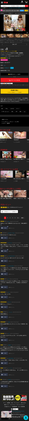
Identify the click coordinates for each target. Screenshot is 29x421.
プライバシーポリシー (20, 404)
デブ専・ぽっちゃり (5, 111)
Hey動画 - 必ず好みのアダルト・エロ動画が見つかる (6, 2)
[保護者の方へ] (14, 415)
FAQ (12, 402)
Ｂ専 (16, 111)
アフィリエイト (17, 402)
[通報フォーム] (14, 417)
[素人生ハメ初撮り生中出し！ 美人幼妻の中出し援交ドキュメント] (7, 154)
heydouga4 (11, 7)
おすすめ (12, 108)
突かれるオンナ (3, 139)
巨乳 (12, 111)
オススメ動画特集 (21, 406)
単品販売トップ (4, 13)
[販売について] (14, 400)
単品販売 (22, 10)
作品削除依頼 (14, 406)
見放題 (26, 10)
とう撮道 (16, 181)
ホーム (4, 402)
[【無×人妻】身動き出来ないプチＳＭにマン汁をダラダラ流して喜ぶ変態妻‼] (6, 193)
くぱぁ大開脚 (3, 178)
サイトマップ (12, 404)
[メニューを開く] (2, 2)
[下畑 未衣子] (20, 135)
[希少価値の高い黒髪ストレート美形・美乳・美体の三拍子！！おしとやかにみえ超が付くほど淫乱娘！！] (20, 154)
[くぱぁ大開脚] (7, 174)
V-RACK (2, 56)
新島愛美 (19, 7)
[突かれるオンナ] (6, 135)
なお (4, 65)
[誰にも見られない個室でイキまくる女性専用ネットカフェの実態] (20, 174)
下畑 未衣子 (16, 139)
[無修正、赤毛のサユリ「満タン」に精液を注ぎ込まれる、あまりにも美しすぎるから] (20, 193)
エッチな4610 (17, 142)
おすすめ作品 (4, 59)
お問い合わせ (23, 402)
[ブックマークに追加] (27, 33)
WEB (16, 7)
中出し (7, 108)
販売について (6, 404)
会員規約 (8, 402)
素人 (2, 108)
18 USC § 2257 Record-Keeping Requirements (14, 411)
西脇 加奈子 (23, 7)
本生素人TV (11, 13)
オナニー (18, 108)
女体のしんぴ (3, 142)
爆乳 (20, 111)
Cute (14, 7)
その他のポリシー (7, 406)
